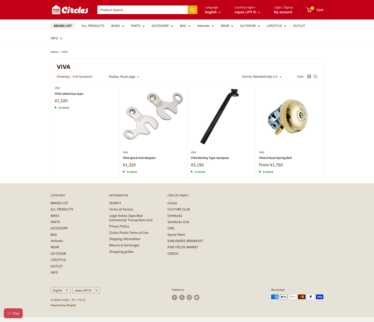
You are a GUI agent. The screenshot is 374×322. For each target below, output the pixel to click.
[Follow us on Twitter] (182, 297)
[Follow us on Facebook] (174, 297)
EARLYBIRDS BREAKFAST (186, 240)
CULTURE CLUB (179, 209)
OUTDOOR (248, 25)
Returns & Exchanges (124, 245)
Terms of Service (121, 209)
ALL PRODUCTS (93, 25)
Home (54, 52)
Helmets (203, 25)
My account (283, 11)
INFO (54, 38)
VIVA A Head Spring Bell (275, 158)
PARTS (135, 25)
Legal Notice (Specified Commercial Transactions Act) (131, 217)
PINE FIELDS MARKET (183, 247)
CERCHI (173, 253)
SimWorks (175, 215)
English (57, 290)
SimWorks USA (178, 221)
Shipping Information (124, 238)
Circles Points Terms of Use (128, 232)
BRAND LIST (63, 25)
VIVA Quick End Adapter (139, 158)
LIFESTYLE (274, 25)
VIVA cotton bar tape (69, 93)
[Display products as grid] (309, 76)
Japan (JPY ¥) (83, 290)
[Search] (192, 9)
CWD (171, 228)
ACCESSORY (160, 25)
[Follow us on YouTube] (196, 297)
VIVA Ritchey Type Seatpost (210, 158)
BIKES (115, 25)
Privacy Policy (119, 226)
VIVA (65, 52)
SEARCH (115, 202)
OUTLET (299, 25)
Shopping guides (121, 251)
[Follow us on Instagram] (189, 297)
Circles (172, 202)
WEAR (225, 25)
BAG (183, 25)
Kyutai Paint (176, 234)
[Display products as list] (315, 76)
